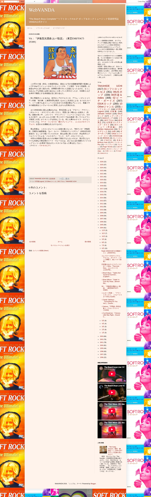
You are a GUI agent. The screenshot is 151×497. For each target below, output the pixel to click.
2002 (102, 339)
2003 (102, 336)
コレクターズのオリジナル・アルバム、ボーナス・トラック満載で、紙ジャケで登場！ (111, 258)
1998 (102, 351)
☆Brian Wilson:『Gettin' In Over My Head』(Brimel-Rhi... (110, 281)
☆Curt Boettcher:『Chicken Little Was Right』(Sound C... (110, 315)
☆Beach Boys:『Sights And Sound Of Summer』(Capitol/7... (110, 274)
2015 (102, 194)
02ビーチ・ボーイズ (110, 99)
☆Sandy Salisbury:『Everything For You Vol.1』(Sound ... (109, 301)
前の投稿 (88, 241)
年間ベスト (109, 151)
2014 (102, 198)
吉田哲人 (103, 149)
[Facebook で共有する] (66, 179)
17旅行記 (108, 140)
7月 (103, 245)
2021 (102, 177)
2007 (102, 218)
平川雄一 (119, 151)
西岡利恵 (106, 138)
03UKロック (105, 103)
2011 (101, 206)
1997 (102, 354)
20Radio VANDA (105, 114)
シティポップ (116, 116)
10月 (103, 236)
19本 (114, 131)
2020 (102, 179)
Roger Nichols (108, 147)
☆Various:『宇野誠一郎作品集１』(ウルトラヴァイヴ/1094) (111, 308)
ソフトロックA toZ (43, 28)
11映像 (113, 111)
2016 (102, 191)
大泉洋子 (119, 147)
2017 (102, 189)
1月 (103, 332)
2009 (102, 213)
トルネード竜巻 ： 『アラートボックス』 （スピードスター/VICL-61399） (111, 295)
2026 (102, 162)
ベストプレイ (109, 144)
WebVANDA (42, 9)
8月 (103, 242)
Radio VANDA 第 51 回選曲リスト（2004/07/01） (111, 252)
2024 (102, 167)
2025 (102, 164)
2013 (102, 201)
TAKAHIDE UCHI (71, 181)
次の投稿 (32, 241)
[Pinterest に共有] (68, 179)
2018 (102, 186)
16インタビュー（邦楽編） (110, 126)
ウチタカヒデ (44, 145)
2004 (102, 228)
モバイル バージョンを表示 (60, 245)
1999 (102, 348)
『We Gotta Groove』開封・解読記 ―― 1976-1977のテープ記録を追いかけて (115, 450)
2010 (102, 210)
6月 (103, 248)
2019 (102, 182)
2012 (102, 204)
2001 (102, 342)
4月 (103, 323)
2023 (102, 170)
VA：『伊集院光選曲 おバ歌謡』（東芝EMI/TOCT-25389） (111, 288)
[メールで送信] (61, 179)
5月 (103, 320)
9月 (103, 239)
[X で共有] (64, 179)
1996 (102, 357)
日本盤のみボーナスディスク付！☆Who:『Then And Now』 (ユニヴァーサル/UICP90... (111, 267)
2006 (102, 222)
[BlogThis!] (63, 179)
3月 (103, 326)
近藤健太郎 (103, 153)
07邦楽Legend (39, 181)
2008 (102, 216)
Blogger (93, 483)
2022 (102, 174)
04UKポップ (107, 118)
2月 (103, 329)
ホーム (29, 28)
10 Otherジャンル (50, 181)
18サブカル (61, 181)
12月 (103, 230)
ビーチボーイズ (59, 28)
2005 (102, 225)
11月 (103, 233)
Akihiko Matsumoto (106, 129)
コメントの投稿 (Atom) (40, 250)
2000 (102, 345)
